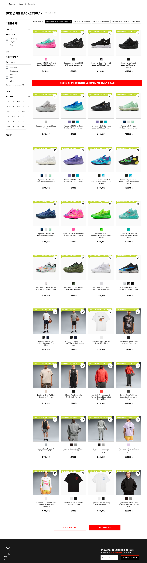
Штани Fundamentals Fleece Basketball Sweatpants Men (101, 451)
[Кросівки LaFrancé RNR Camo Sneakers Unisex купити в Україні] (73, 267)
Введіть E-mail (106, 557)
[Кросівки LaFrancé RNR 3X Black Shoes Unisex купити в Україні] (73, 43)
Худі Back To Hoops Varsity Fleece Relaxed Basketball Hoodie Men (101, 397)
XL (13, 127)
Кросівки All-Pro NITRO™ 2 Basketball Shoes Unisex (46, 288)
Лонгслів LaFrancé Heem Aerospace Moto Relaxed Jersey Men (46, 505)
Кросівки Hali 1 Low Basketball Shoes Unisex (128, 127)
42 (18, 111)
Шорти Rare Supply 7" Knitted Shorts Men (45, 450)
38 (13, 106)
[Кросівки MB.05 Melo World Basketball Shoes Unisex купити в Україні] (128, 213)
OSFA (8, 127)
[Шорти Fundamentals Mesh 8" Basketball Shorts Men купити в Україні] (46, 321)
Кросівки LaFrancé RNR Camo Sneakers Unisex (73, 288)
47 (28, 117)
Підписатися (130, 558)
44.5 (13, 117)
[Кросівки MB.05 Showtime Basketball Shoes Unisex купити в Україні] (73, 213)
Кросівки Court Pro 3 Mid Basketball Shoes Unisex (101, 64)
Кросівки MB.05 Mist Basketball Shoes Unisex (101, 288)
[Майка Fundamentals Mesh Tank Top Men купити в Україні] (73, 375)
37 (28, 101)
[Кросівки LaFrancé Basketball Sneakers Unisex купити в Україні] (128, 43)
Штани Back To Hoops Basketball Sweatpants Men (128, 397)
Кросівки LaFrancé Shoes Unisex (46, 127)
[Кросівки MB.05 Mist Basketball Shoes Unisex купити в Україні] (101, 267)
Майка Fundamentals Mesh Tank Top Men (73, 396)
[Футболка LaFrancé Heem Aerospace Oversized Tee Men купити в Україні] (128, 428)
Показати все (104, 528)
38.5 (18, 106)
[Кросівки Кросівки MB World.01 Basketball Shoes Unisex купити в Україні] (101, 159)
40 (28, 106)
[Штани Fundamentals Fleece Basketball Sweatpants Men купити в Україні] (101, 428)
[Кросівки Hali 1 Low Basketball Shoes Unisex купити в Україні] (128, 105)
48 (8, 122)
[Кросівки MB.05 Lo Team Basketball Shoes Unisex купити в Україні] (73, 105)
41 (13, 111)
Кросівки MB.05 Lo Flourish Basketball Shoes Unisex (101, 235)
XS (13, 122)
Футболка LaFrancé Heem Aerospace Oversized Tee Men (129, 451)
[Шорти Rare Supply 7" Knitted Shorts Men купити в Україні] (46, 428)
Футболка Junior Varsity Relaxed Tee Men (101, 342)
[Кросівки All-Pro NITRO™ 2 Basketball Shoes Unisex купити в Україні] (46, 267)
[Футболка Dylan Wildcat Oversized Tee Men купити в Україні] (128, 321)
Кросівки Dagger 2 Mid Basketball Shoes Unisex (128, 288)
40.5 (8, 111)
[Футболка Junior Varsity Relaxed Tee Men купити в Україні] (101, 321)
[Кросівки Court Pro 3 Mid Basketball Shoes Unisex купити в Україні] (101, 43)
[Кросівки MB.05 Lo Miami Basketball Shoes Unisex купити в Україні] (46, 43)
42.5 (23, 111)
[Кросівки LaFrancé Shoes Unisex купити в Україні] (46, 105)
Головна (12, 4)
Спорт (21, 4)
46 (23, 117)
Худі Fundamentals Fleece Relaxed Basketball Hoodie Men (73, 451)
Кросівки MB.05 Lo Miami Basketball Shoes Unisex (46, 64)
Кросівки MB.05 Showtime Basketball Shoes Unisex (73, 234)
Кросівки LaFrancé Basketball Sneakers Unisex (128, 65)
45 (18, 117)
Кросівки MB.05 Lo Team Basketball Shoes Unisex (73, 127)
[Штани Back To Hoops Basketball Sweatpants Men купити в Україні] (128, 375)
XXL (18, 127)
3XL (23, 127)
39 (23, 106)
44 (8, 117)
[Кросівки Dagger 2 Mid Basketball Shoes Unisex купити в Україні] (128, 267)
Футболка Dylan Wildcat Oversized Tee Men (129, 342)
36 (23, 101)
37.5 (8, 106)
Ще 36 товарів (70, 528)
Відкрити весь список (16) (15, 85)
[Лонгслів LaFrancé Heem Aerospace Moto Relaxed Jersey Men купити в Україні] (46, 482)
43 (28, 111)
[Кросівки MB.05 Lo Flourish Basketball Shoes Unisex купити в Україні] (101, 213)
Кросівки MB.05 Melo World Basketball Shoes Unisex (129, 235)
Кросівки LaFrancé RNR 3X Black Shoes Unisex (73, 64)
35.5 (18, 101)
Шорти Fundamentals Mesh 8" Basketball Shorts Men (46, 343)
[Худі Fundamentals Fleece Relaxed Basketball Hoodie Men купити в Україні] (73, 428)
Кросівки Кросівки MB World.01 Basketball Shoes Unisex (101, 182)
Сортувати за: (38, 21)
